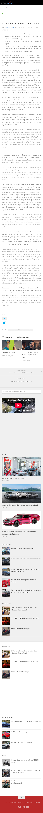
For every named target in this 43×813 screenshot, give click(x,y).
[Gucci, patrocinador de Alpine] (6, 631)
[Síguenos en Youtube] (27, 807)
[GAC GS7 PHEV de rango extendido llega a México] (6, 582)
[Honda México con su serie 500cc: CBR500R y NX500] (6, 763)
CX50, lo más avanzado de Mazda (21, 742)
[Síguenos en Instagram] (23, 807)
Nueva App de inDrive (8, 352)
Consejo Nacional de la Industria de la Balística (20, 330)
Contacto (37, 802)
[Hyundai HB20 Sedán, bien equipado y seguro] (6, 724)
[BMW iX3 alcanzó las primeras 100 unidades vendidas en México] (6, 572)
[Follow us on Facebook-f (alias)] (15, 807)
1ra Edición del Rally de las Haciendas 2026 (24, 618)
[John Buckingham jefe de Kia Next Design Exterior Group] (31, 345)
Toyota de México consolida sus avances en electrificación (20, 505)
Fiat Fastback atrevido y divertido (22, 732)
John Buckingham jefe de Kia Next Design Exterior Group (30, 354)
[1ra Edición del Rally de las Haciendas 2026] (6, 621)
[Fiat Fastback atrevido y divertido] (6, 735)
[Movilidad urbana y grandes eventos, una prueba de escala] (6, 784)
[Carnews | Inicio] (10, 2)
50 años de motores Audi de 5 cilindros (14, 478)
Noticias (5, 8)
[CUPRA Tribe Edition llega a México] (6, 551)
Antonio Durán (9, 27)
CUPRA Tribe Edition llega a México (22, 548)
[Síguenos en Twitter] (19, 807)
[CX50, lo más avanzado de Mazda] (6, 745)
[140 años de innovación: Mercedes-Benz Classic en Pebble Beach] (6, 610)
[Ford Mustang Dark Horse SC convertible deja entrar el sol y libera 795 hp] (6, 593)
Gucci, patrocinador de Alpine (20, 629)
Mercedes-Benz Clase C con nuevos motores (26, 559)
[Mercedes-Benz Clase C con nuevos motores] (6, 561)
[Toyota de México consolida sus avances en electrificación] (21, 493)
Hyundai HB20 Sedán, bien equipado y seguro (26, 721)
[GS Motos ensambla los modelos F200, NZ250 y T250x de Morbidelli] (6, 773)
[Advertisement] (21, 432)
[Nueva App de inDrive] (11, 345)
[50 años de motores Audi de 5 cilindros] (21, 466)
